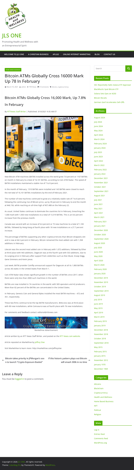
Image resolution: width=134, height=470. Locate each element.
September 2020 (101, 239)
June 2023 (98, 156)
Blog (97, 54)
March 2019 (99, 317)
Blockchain (99, 388)
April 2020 (98, 260)
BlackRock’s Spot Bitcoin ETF (106, 89)
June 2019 (98, 304)
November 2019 (101, 282)
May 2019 (98, 308)
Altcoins (97, 384)
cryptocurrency (63, 87)
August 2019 (99, 295)
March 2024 (99, 139)
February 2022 (100, 169)
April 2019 (98, 312)
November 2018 (101, 334)
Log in (96, 430)
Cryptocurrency (101, 392)
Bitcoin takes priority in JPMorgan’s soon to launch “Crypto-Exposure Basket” (24, 360)
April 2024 (98, 135)
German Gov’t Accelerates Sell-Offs (109, 102)
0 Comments (44, 87)
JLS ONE (11, 35)
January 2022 (99, 174)
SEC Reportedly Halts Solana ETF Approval (112, 85)
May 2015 (98, 347)
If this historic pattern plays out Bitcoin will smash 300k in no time (67, 360)
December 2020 (101, 230)
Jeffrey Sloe (40, 342)
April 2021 (98, 213)
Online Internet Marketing (76, 54)
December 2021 (101, 178)
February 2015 (100, 351)
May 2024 (98, 130)
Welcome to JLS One (14, 54)
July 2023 (98, 152)
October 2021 (100, 187)
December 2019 (101, 278)
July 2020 (98, 247)
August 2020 (99, 243)
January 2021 (99, 226)
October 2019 (100, 286)
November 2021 (101, 182)
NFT (95, 405)
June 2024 (98, 126)
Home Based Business (13, 70)
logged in (19, 378)
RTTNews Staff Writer (16, 111)
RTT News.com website (70, 336)
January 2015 (99, 356)
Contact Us (109, 54)
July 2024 (98, 122)
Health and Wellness (103, 397)
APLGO (56, 54)
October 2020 (100, 234)
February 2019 (100, 321)
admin (23, 87)
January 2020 (99, 273)
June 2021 (98, 204)
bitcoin (54, 87)
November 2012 (101, 360)
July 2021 (98, 200)
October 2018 (100, 338)
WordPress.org (100, 443)
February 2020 (100, 269)
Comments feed (101, 438)
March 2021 (99, 217)
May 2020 (98, 256)
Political (97, 410)
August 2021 (99, 195)
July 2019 (98, 299)
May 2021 (98, 208)
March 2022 (99, 165)
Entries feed (99, 434)
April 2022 (98, 161)
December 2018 (101, 330)
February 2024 (100, 143)
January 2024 (99, 148)
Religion (97, 414)
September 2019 (101, 291)
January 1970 (99, 364)
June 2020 (98, 252)
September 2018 (101, 343)
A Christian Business (38, 54)
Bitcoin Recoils (100, 98)
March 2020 (99, 265)
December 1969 (101, 369)
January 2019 (99, 325)
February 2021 (100, 221)
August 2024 (99, 117)
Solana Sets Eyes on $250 (105, 93)
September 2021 (101, 191)
